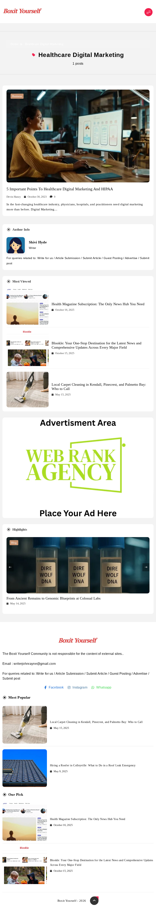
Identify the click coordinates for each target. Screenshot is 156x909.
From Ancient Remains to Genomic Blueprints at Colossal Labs (53, 598)
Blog (14, 542)
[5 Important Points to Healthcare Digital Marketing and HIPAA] (78, 136)
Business (17, 96)
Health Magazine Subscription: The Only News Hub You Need (98, 304)
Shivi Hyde (38, 242)
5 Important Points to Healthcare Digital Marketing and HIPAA (59, 189)
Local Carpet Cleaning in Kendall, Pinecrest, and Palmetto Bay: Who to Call (96, 722)
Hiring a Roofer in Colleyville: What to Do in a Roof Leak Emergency (93, 765)
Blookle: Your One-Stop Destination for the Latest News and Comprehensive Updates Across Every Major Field (96, 345)
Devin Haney (13, 196)
